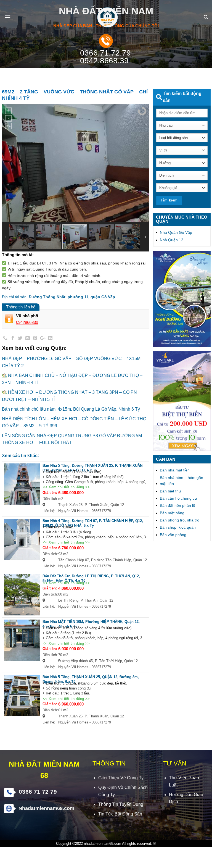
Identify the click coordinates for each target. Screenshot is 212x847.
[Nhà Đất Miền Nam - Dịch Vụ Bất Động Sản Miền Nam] (106, 17)
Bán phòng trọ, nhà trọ (179, 520)
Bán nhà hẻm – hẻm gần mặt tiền (181, 480)
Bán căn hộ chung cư (178, 498)
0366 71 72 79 (38, 791)
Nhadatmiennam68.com (46, 808)
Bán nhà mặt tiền (175, 470)
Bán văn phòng (173, 535)
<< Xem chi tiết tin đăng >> (66, 487)
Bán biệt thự (170, 491)
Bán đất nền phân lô (177, 505)
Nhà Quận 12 (171, 240)
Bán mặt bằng (172, 513)
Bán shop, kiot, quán (178, 527)
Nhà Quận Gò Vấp (176, 232)
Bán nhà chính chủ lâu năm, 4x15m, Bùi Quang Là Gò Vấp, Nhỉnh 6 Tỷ (71, 409)
